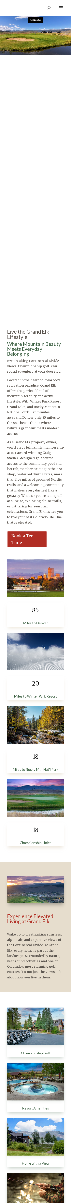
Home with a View (36, 1163)
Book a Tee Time (22, 539)
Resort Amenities (35, 1108)
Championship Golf (35, 1053)
